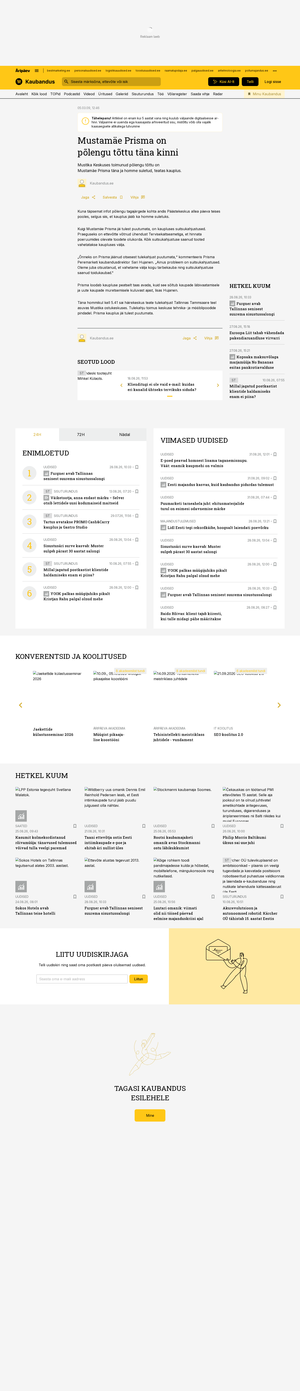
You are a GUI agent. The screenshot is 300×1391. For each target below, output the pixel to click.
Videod (89, 94)
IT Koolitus (223, 728)
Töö (160, 94)
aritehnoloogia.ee (229, 70)
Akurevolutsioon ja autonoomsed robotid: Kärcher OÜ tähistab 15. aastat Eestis (250, 913)
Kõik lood (39, 94)
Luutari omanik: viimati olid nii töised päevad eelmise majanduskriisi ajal (178, 913)
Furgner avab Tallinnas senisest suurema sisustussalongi (252, 308)
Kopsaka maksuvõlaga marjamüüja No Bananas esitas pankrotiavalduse (254, 361)
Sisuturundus (143, 94)
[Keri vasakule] (121, 385)
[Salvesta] (136, 467)
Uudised (50, 467)
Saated (21, 826)
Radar (218, 94)
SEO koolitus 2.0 (228, 734)
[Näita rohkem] (275, 71)
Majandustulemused (178, 521)
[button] (82, 979)
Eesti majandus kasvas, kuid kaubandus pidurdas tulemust (221, 484)
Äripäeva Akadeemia (109, 728)
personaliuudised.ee (87, 70)
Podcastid (72, 94)
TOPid (55, 94)
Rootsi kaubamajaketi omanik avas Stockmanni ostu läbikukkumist (177, 842)
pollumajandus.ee (256, 70)
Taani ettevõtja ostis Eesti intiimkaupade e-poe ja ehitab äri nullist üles (108, 842)
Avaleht (21, 94)
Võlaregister (177, 94)
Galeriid (122, 94)
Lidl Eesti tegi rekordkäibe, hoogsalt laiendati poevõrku (218, 527)
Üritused (105, 94)
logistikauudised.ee (118, 70)
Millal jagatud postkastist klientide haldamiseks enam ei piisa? (253, 391)
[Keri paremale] (218, 385)
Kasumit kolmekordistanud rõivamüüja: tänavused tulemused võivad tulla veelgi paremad (46, 842)
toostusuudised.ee (148, 70)
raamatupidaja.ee (176, 70)
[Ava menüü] (37, 71)
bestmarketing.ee (58, 70)
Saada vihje (200, 94)
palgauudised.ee (202, 70)
